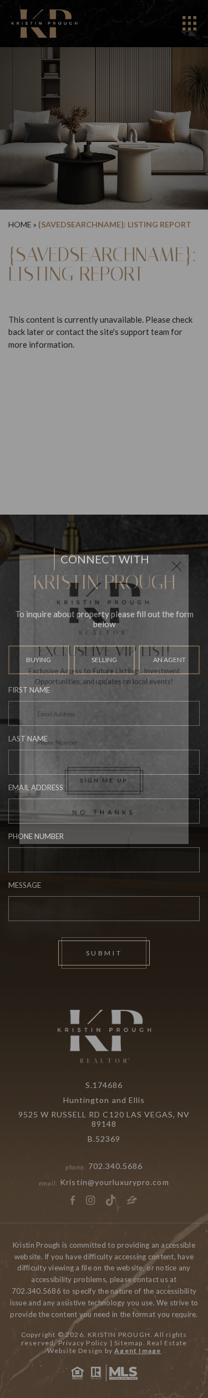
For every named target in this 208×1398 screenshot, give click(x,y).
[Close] (188, 544)
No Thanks (104, 831)
